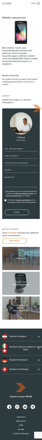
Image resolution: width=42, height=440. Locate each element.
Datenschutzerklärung (23, 200)
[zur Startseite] (6, 3)
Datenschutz (21, 421)
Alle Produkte (15, 241)
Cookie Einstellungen (21, 434)
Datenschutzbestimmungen (24, 193)
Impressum (21, 417)
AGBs (21, 425)
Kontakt (21, 429)
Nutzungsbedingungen (13, 196)
